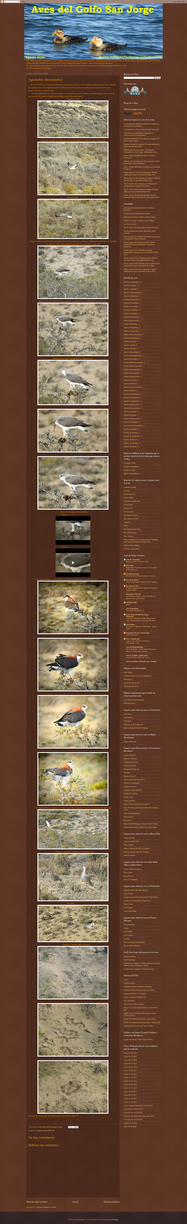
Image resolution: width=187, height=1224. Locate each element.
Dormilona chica (130, 494)
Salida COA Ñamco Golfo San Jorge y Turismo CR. (142, 1022)
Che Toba (129, 565)
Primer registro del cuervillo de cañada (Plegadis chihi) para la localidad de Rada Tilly (141, 190)
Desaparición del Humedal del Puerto (137, 213)
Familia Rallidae (130, 383)
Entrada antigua (111, 1201)
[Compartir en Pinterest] (77, 1127)
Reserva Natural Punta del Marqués (136, 852)
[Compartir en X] (73, 1127)
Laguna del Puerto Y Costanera (135, 993)
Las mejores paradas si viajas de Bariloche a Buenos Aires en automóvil (141, 597)
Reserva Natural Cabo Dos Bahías (136, 728)
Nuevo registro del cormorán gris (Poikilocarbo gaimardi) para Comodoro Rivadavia (140, 184)
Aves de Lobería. (132, 579)
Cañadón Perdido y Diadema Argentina (138, 986)
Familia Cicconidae (131, 306)
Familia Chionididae (131, 303)
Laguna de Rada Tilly (131, 841)
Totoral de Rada (129, 855)
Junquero (127, 522)
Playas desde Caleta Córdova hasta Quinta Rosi (140, 827)
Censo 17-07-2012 (130, 1088)
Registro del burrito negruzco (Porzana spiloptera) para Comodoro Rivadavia (142, 145)
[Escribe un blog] (71, 1127)
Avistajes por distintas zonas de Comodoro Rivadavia (139, 209)
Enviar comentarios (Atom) (46, 1207)
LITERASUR (131, 602)
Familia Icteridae (130, 341)
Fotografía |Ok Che (133, 594)
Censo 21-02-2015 (130, 1098)
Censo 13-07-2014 (130, 1077)
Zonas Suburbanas (130, 911)
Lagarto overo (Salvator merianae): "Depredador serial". (138, 642)
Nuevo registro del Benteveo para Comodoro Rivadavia (139, 156)
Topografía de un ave (131, 686)
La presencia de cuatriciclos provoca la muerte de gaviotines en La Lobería (141, 125)
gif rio (128, 604)
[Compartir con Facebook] (75, 1127)
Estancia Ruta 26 (130, 776)
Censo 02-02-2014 (130, 1053)
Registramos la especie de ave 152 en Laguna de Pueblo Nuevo (141, 568)
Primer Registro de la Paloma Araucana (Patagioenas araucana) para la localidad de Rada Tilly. (141, 252)
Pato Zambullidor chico (132, 529)
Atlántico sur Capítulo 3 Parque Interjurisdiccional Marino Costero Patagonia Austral (142, 964)
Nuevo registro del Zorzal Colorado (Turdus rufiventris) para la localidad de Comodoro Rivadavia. (139, 244)
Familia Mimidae (130, 348)
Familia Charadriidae (131, 299)
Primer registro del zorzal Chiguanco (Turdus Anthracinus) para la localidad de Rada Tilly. (140, 270)
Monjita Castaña (129, 470)
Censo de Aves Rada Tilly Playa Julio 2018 (139, 1116)
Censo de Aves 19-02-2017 (133, 1112)
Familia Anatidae (130, 285)
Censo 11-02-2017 (130, 1070)
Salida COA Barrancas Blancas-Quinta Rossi (140, 1019)
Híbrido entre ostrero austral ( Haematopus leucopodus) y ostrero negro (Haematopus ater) (140, 151)
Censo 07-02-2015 (130, 1056)
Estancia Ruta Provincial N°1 (134, 779)
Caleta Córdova (129, 983)
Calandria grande (130, 487)
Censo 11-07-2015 (130, 1074)
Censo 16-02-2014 (130, 1084)
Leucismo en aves (130, 224)
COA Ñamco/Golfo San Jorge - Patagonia (137, 615)
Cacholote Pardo (129, 463)
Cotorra (126, 490)
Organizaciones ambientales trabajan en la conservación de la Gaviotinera (139, 134)
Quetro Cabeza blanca (131, 473)
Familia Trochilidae (131, 432)
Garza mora (128, 508)
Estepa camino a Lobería (132, 869)
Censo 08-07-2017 (130, 1063)
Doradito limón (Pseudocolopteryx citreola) (141, 576)
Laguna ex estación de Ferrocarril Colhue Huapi (141, 897)
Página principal (129, 956)
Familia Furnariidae (131, 331)
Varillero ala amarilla (131, 549)
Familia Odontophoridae (132, 355)
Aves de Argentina (133, 559)
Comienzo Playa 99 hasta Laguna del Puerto (139, 990)
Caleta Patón (128, 717)
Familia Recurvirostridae (133, 387)
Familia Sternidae (130, 411)
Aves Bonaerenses (132, 573)
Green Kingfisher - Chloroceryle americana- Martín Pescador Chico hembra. (141, 650)
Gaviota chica (129, 511)
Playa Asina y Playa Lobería (134, 1004)
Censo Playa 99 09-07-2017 (133, 1109)
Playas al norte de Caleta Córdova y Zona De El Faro (140, 1008)
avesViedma (130, 624)
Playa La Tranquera (131, 879)
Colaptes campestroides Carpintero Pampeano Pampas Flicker (141, 589)
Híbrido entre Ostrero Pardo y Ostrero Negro (140, 217)
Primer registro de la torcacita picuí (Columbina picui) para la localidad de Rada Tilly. (141, 540)
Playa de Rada (129, 845)
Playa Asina (128, 872)
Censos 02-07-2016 (130, 1123)
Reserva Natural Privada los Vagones (137, 848)
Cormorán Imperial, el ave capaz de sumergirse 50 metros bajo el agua (141, 139)
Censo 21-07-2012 (130, 1102)
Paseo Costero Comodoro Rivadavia (136, 804)
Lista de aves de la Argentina (134, 700)
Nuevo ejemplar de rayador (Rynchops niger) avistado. (140, 232)
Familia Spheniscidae (131, 404)
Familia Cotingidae (130, 313)
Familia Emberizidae (131, 320)
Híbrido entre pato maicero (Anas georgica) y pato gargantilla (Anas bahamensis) (142, 162)
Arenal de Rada (129, 838)
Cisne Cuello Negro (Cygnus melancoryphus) (141, 582)
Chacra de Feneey (130, 765)
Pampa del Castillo (130, 793)
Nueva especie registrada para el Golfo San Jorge (141, 227)
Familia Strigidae (130, 415)
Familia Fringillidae (131, 327)
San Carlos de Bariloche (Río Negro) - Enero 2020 (141, 627)
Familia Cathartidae (131, 296)
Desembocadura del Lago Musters (136, 890)
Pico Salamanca (129, 1000)
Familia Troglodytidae (132, 436)
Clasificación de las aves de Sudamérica (138, 676)
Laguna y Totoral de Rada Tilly (135, 997)
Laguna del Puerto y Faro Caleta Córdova (138, 1039)
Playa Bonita (128, 876)
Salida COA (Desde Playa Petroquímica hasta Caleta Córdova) (140, 1014)
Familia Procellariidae (132, 376)
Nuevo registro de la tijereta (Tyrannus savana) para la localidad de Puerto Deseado (142, 237)
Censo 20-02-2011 (130, 1095)
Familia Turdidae (130, 439)
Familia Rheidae (129, 390)
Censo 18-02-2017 (130, 1091)
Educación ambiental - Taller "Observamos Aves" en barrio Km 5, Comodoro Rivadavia (141, 619)
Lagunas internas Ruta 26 (45, 1130)
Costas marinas (129, 924)
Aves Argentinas (132, 608)
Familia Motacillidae (131, 352)
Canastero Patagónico (131, 466)
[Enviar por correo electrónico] (69, 1127)
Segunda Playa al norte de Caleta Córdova (138, 1026)
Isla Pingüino (128, 935)
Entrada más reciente (36, 1201)
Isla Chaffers (128, 931)
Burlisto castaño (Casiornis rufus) (137, 561)
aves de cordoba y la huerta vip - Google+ (141, 661)
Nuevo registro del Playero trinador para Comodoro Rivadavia (142, 168)
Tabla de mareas (129, 703)
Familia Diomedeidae (131, 317)
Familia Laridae (129, 345)
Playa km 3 (128, 820)
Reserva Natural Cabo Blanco (134, 942)
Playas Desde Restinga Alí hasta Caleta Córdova (141, 824)
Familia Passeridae (130, 359)
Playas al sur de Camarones (133, 724)
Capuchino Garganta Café (135, 610)
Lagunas (127, 938)
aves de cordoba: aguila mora (137, 655)
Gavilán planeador (132, 635)
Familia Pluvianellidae (132, 369)
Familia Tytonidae (130, 446)
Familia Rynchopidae (131, 397)
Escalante (127, 772)
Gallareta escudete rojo (132, 501)
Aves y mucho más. (133, 638)
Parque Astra (128, 797)
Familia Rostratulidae (131, 394)
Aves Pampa (128, 672)
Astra (126, 979)
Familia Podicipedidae (132, 373)
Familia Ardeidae (130, 289)
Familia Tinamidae (130, 429)
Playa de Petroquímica (132, 813)
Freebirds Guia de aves (132, 683)
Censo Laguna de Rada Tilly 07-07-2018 (138, 1105)
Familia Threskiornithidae (133, 425)
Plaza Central (128, 904)
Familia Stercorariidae (132, 408)
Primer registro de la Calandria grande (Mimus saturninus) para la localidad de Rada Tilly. (140, 259)
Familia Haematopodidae (133, 334)
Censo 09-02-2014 (130, 1067)
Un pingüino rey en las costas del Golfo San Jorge (141, 129)
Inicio (75, 1201)
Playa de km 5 (129, 816)
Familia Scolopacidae (131, 401)
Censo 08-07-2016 (130, 1060)
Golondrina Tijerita (131, 515)
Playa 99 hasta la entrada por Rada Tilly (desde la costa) (141, 808)
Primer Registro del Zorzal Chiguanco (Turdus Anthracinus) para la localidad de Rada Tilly (140, 173)
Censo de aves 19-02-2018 (133, 1119)
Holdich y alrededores (131, 783)
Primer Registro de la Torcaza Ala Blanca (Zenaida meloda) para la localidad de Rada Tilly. (142, 179)
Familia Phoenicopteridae (133, 366)
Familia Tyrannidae (130, 443)
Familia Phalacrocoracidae (133, 362)
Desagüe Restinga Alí (131, 769)
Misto (126, 525)
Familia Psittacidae (130, 380)
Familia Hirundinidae (131, 338)
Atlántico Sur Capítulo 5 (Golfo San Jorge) (139, 969)
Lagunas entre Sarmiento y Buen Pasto (137, 900)
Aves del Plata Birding (134, 647)
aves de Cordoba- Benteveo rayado (138, 657)
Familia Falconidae (130, 324)
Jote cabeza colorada (131, 518)
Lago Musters (129, 893)
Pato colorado (129, 536)
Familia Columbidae (131, 310)
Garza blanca (128, 504)
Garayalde (127, 721)
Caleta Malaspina (130, 741)
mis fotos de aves (132, 586)
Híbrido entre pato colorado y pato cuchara (139, 220)
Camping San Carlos (131, 762)
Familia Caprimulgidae (132, 292)
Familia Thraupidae (131, 422)
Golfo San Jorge (129, 960)
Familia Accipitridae (131, 282)
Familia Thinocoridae (131, 418)
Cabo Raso (127, 714)
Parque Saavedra (129, 800)
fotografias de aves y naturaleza (137, 632)
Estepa (126, 928)
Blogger (115, 1219)
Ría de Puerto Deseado (132, 945)
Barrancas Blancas (130, 758)
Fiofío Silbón (128, 497)
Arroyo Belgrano (130, 755)
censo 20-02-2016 (130, 1126)
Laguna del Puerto (130, 786)
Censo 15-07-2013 (130, 1081)
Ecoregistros (128, 679)
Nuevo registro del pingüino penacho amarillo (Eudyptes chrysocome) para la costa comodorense (141, 196)
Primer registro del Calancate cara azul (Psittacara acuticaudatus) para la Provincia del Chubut (141, 264)
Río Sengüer (128, 907)
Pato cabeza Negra (130, 532)
